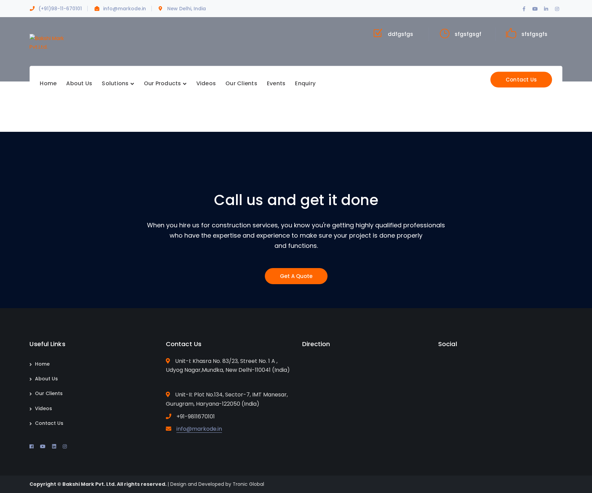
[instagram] (65, 446)
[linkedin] (54, 446)
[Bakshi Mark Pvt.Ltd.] (46, 42)
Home (42, 364)
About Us (46, 378)
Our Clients (49, 393)
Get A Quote (296, 276)
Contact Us (521, 79)
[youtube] (43, 446)
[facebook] (31, 446)
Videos (43, 408)
